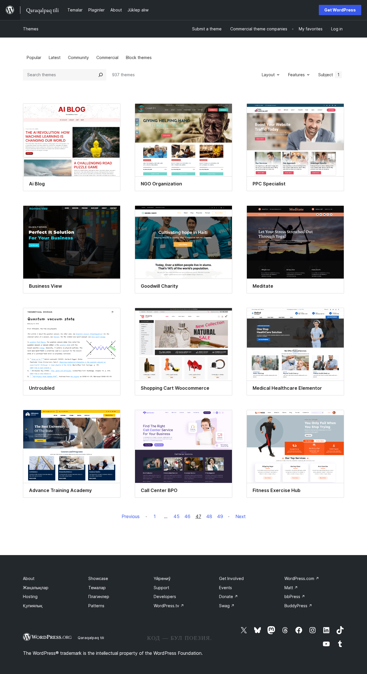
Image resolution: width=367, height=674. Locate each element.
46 (187, 516)
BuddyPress (298, 605)
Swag (227, 605)
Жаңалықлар (35, 587)
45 (176, 516)
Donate (228, 596)
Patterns (96, 605)
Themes (30, 28)
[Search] (100, 75)
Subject (328, 74)
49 (220, 516)
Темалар (97, 587)
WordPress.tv (169, 605)
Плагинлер (98, 596)
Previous (131, 516)
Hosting (30, 596)
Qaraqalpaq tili (91, 637)
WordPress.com (301, 578)
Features (296, 74)
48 (209, 516)
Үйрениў (162, 578)
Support (161, 587)
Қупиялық (32, 605)
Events (225, 587)
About (28, 578)
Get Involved (231, 578)
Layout (268, 74)
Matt (291, 587)
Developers (165, 596)
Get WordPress (340, 9)
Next (240, 516)
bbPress (294, 596)
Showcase (98, 578)
